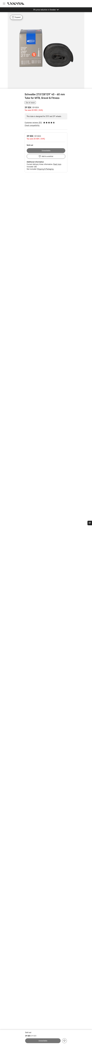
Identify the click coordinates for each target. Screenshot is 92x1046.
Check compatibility (32, 125)
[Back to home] (15, 3)
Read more (57, 164)
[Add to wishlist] (64, 1040)
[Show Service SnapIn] (89, 523)
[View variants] (2, 86)
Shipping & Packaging (45, 169)
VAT (35, 166)
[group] (46, 50)
